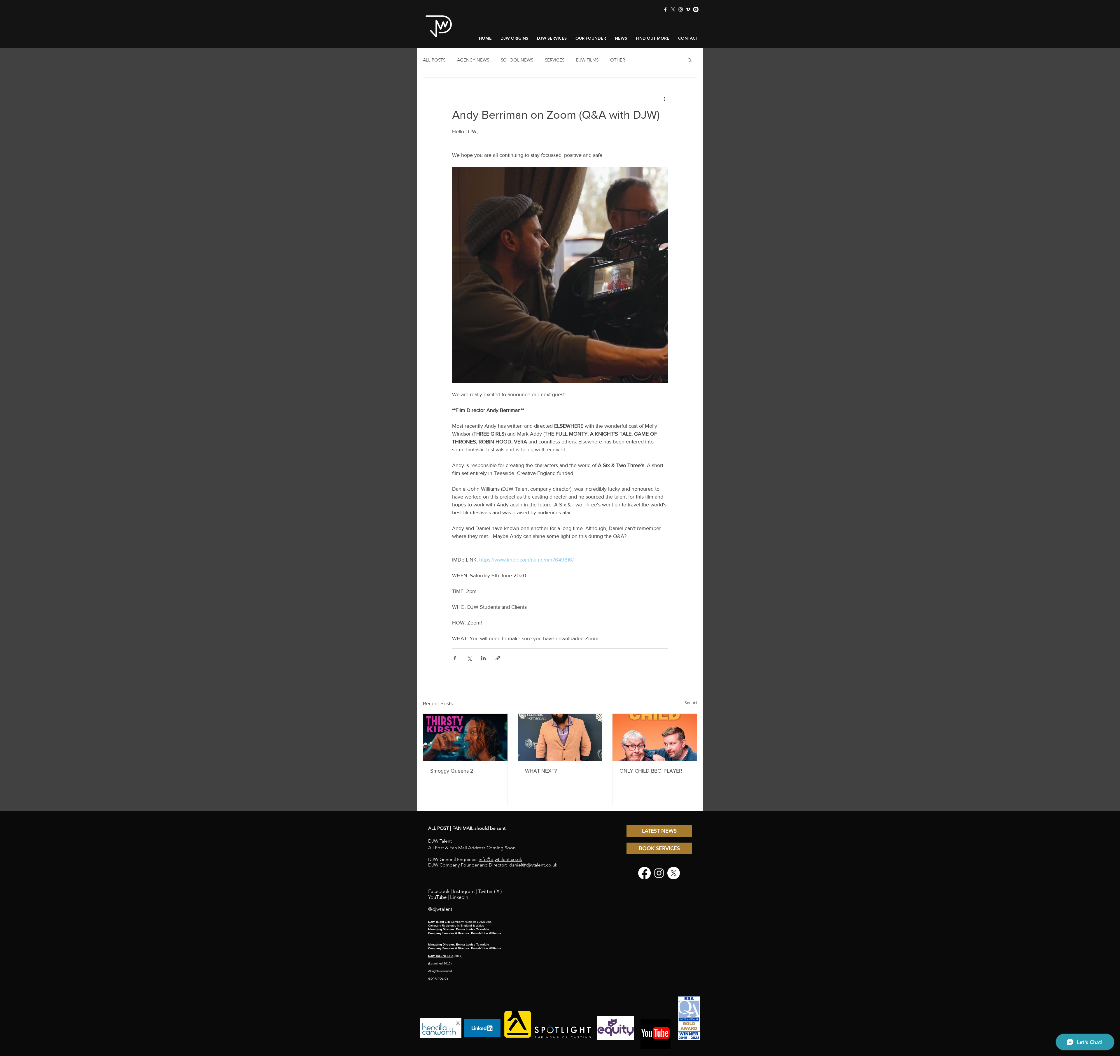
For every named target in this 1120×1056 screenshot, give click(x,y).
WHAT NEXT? (541, 771)
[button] (689, 59)
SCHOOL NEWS (517, 60)
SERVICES (554, 60)
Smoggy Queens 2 (451, 771)
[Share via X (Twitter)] (469, 658)
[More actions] (664, 98)
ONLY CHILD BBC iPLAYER (651, 771)
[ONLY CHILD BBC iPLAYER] (654, 737)
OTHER (617, 60)
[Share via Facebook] (455, 658)
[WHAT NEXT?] (560, 737)
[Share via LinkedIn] (483, 658)
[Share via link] (498, 658)
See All (691, 702)
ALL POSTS (434, 60)
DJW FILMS (587, 60)
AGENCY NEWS (473, 60)
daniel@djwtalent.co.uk (533, 865)
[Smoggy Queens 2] (465, 737)
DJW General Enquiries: (475, 859)
